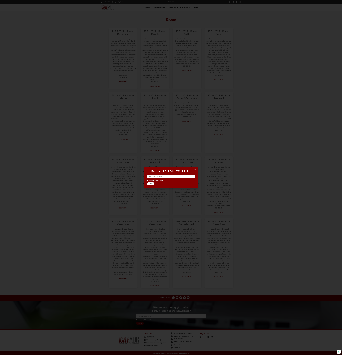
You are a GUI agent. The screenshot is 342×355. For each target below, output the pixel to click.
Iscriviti (150, 184)
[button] (195, 170)
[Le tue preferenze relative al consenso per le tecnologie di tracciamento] (339, 352)
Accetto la (151, 180)
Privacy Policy (159, 180)
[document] (171, 177)
